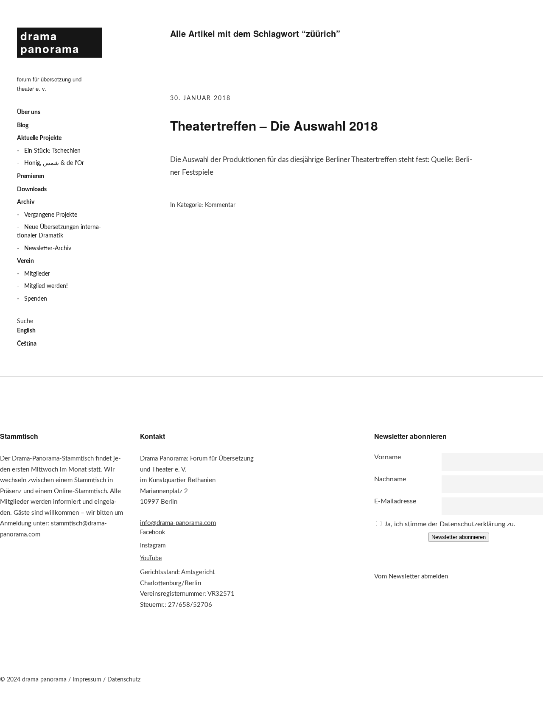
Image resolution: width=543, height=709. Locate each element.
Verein (25, 261)
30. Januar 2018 (200, 98)
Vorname (387, 457)
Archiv (25, 202)
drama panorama (49, 42)
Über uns (28, 112)
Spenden (35, 299)
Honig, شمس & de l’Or (54, 163)
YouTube (151, 558)
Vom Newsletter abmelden (411, 576)
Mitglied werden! (46, 286)
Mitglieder (37, 274)
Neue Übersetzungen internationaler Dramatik (59, 231)
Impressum (87, 680)
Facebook (152, 533)
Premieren (30, 176)
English (26, 331)
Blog (22, 125)
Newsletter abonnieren (458, 537)
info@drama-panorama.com (178, 523)
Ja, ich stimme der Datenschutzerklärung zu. (449, 524)
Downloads (32, 190)
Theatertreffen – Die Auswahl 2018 (274, 125)
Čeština (26, 344)
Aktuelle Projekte (39, 138)
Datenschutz (123, 680)
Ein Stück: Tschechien (52, 151)
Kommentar (220, 205)
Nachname (390, 479)
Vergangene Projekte (50, 215)
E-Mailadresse (395, 501)
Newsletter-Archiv (47, 248)
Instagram (153, 546)
